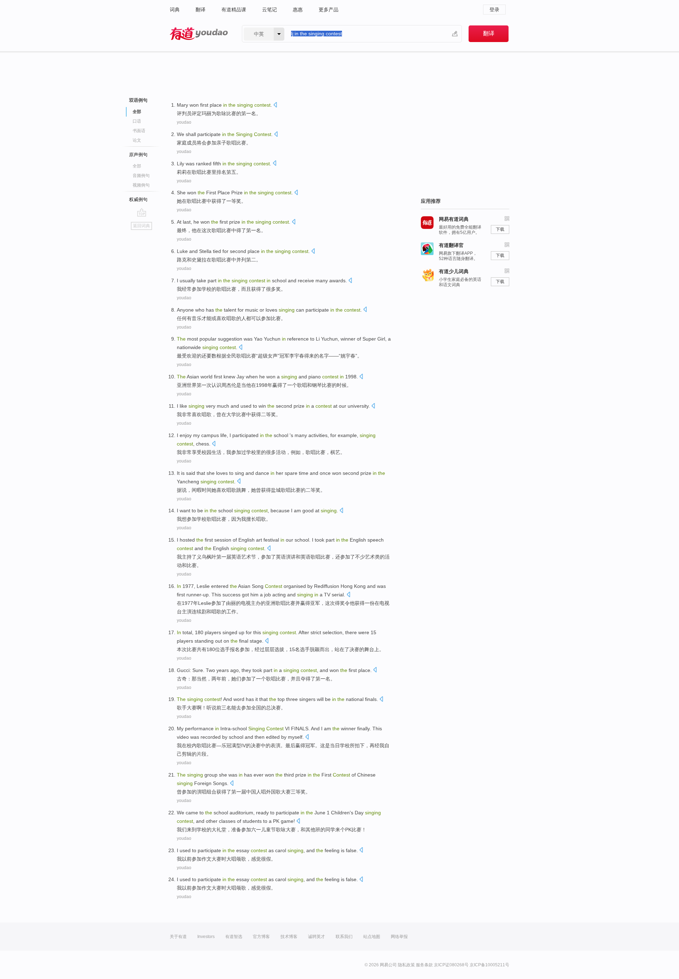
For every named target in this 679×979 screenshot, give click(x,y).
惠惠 (298, 9)
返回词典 (141, 225)
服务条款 (424, 964)
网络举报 (399, 936)
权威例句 (138, 199)
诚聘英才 (316, 936)
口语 (137, 121)
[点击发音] (275, 105)
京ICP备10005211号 (489, 964)
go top (141, 212)
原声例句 (138, 154)
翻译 (200, 9)
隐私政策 (406, 964)
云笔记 (269, 9)
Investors (206, 936)
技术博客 (288, 936)
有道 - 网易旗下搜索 (199, 33)
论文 (137, 140)
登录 (494, 9)
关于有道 (178, 936)
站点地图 (371, 936)
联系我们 (344, 936)
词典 (175, 9)
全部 (137, 166)
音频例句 (141, 175)
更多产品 (328, 9)
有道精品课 (233, 9)
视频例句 (141, 185)
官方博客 (261, 936)
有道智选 (233, 936)
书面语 (139, 130)
